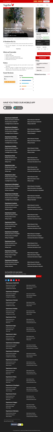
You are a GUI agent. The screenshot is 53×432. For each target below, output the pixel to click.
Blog (47, 5)
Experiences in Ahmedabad (11, 184)
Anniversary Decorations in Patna (34, 228)
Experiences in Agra (10, 165)
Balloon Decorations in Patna (33, 226)
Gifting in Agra (8, 171)
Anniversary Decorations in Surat (34, 247)
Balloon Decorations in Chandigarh (34, 235)
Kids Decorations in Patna (10, 226)
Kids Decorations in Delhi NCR (11, 121)
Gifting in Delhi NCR (31, 123)
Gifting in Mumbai (31, 142)
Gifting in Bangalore (31, 133)
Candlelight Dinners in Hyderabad (12, 199)
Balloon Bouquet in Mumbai (33, 138)
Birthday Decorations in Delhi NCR (12, 119)
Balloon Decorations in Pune (33, 159)
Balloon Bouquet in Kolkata (32, 148)
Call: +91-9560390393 (7, 1)
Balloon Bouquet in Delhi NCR (33, 119)
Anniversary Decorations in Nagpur (34, 256)
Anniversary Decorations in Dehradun (35, 266)
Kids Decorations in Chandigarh (11, 235)
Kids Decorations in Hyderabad (11, 197)
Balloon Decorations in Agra (33, 169)
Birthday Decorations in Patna (11, 224)
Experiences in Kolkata (10, 146)
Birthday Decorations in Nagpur (11, 252)
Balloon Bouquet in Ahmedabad (33, 186)
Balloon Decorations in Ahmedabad (34, 188)
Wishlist (46, 37)
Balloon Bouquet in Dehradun (33, 262)
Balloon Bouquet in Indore (32, 214)
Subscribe (39, 276)
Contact (8, 419)
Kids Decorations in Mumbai (10, 140)
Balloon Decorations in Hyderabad (34, 197)
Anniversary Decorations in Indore (34, 218)
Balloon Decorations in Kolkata (33, 150)
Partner (11, 419)
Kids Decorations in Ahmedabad (11, 188)
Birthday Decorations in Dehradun (12, 262)
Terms (19, 419)
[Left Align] (5, 82)
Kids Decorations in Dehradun (11, 264)
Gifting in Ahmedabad (9, 190)
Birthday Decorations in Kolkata (11, 148)
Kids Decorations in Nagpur (10, 254)
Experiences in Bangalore (11, 127)
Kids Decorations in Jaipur (10, 178)
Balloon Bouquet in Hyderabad (33, 195)
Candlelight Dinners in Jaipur (11, 180)
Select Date (38, 47)
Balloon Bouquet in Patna (32, 224)
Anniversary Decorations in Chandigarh (35, 237)
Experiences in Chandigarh (11, 231)
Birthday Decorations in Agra (11, 167)
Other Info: (39, 70)
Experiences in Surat (10, 241)
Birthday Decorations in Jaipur (11, 176)
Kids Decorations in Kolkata (10, 150)
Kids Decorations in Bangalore (11, 131)
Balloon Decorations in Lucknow (34, 207)
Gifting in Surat (8, 247)
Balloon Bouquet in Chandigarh (33, 233)
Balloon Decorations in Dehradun (34, 264)
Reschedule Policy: (41, 67)
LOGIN (35, 1)
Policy (16, 419)
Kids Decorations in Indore (10, 216)
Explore (41, 5)
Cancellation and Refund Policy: (42, 64)
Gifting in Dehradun (9, 266)
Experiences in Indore (10, 212)
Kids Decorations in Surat (10, 245)
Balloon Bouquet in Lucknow (33, 205)
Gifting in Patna (8, 228)
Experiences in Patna (10, 222)
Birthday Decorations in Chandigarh (12, 233)
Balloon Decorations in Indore (33, 216)
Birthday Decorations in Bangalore (12, 129)
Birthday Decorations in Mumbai (11, 138)
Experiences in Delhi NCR (11, 117)
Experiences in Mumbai (11, 136)
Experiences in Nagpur (10, 250)
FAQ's (14, 419)
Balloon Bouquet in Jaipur (32, 176)
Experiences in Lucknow (11, 203)
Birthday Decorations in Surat (11, 243)
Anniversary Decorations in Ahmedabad (35, 190)
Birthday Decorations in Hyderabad (12, 195)
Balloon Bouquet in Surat (32, 243)
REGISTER (40, 1)
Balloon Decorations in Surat (33, 245)
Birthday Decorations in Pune (11, 157)
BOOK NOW (42, 57)
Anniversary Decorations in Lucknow (34, 209)
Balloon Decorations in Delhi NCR (34, 121)
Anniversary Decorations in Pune (34, 161)
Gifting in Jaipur (30, 180)
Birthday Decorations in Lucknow (11, 205)
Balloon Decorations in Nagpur (33, 254)
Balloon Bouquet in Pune (32, 157)
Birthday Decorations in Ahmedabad (12, 186)
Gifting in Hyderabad (31, 199)
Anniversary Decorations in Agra (34, 171)
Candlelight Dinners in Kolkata (11, 152)
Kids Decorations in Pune (10, 159)
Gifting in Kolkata (31, 152)
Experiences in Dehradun (11, 260)
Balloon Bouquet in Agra (32, 167)
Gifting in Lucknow (9, 209)
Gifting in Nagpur (8, 256)
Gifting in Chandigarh (9, 237)
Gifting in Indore (8, 218)
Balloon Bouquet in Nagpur (32, 252)
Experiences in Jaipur (10, 174)
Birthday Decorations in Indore (11, 214)
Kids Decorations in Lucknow (11, 207)
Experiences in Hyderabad (11, 193)
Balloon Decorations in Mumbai (33, 140)
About (5, 419)
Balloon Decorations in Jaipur (33, 178)
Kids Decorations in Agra (10, 169)
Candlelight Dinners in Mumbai (11, 142)
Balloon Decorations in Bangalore (34, 131)
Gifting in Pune (8, 161)
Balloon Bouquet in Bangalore (33, 129)
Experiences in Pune (10, 155)
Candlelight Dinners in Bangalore (11, 133)
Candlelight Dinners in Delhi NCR (12, 123)
